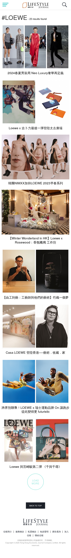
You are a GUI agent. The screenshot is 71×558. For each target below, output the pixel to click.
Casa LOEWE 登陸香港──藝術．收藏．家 (35, 352)
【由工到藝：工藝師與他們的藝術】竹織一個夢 (36, 297)
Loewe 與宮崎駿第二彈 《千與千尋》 (36, 466)
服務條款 (20, 531)
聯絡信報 (39, 535)
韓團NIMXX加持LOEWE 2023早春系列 (35, 183)
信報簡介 (7, 531)
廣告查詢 (56, 531)
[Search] (65, 6)
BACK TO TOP (35, 505)
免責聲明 (44, 531)
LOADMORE (35, 482)
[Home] (35, 5)
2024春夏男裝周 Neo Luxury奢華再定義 (36, 73)
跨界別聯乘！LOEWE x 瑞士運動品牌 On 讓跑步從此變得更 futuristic (35, 409)
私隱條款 (32, 531)
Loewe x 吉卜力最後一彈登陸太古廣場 (35, 128)
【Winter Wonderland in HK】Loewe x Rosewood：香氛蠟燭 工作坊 (36, 240)
